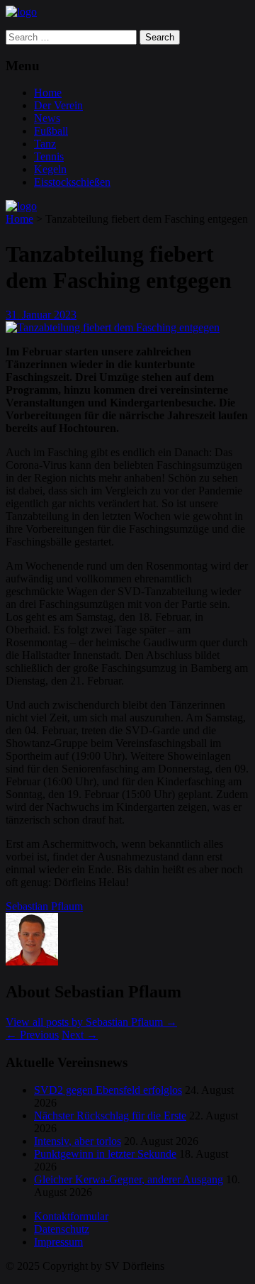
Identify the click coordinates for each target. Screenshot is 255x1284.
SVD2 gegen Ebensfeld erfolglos (108, 1090)
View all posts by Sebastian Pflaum (91, 1022)
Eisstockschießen (72, 182)
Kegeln (50, 169)
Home (48, 93)
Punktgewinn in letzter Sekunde (105, 1154)
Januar (38, 315)
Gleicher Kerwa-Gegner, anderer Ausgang (128, 1179)
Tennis (49, 156)
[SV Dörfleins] (21, 12)
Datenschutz (61, 1229)
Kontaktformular (71, 1216)
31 (12, 315)
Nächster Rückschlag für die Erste (110, 1115)
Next (80, 1035)
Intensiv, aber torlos (77, 1141)
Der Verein (58, 105)
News (47, 118)
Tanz (45, 144)
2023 (65, 315)
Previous (32, 1035)
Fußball (51, 131)
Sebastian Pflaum (44, 906)
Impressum (58, 1242)
